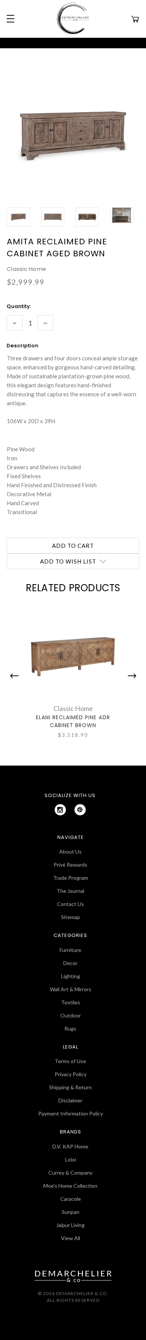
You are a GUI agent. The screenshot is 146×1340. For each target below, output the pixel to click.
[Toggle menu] (9, 18)
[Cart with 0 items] (135, 19)
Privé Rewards (70, 864)
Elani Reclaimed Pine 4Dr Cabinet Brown (73, 721)
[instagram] (60, 809)
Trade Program (70, 877)
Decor (70, 963)
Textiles (70, 1002)
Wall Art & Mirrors (70, 989)
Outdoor (70, 1015)
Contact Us (70, 904)
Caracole (70, 1199)
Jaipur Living (70, 1225)
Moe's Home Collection (70, 1185)
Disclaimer (70, 1100)
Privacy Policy (70, 1074)
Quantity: (19, 306)
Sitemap (70, 917)
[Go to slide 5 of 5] (16, 675)
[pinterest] (80, 809)
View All (70, 1238)
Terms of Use (70, 1061)
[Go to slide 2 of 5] (130, 675)
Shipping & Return (70, 1087)
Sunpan (70, 1212)
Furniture (70, 950)
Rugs (70, 1028)
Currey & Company (70, 1172)
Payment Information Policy (70, 1113)
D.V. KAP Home (70, 1146)
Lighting (70, 976)
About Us (70, 851)
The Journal (70, 891)
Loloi (70, 1159)
